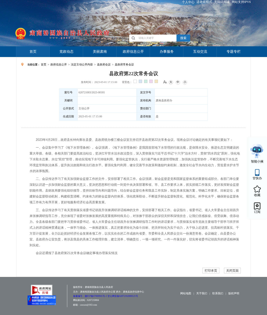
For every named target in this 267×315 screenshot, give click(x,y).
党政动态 (66, 52)
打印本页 (211, 270)
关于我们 (201, 293)
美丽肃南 (100, 52)
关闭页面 (232, 270)
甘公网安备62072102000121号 (123, 296)
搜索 (183, 38)
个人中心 (188, 2)
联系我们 (217, 293)
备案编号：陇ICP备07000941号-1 (90, 296)
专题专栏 (234, 52)
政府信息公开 (133, 52)
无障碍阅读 (222, 2)
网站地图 (185, 293)
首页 (33, 52)
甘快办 (257, 178)
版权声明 (233, 293)
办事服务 (167, 52)
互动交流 (200, 52)
